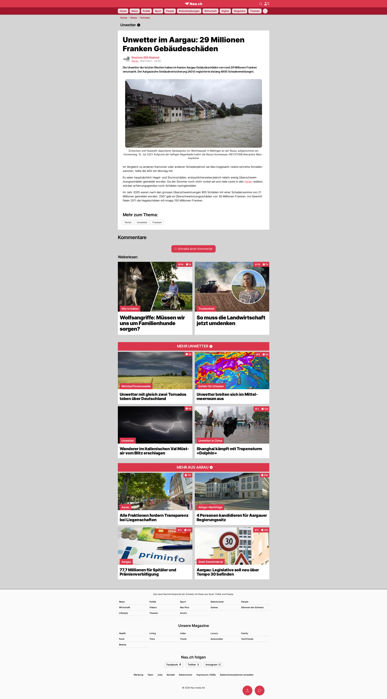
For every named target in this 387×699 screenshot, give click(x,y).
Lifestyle (123, 613)
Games (214, 607)
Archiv (183, 613)
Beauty (122, 644)
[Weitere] (265, 11)
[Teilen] (247, 690)
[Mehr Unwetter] (193, 346)
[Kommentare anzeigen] (259, 690)
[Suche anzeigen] (260, 3)
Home (123, 17)
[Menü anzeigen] (266, 3)
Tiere (152, 639)
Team (150, 674)
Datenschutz (185, 674)
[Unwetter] (193, 25)
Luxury (214, 633)
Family (244, 633)
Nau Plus (184, 607)
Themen (153, 613)
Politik (152, 601)
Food (121, 639)
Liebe (183, 633)
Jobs (160, 674)
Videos (153, 607)
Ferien (248, 181)
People (244, 601)
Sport (183, 601)
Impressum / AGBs (206, 674)
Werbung (138, 674)
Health (122, 633)
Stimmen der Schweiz (252, 607)
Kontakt (171, 674)
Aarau (135, 60)
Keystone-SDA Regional (145, 57)
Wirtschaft (124, 607)
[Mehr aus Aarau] (193, 467)
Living (152, 633)
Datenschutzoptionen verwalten (236, 674)
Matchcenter (217, 601)
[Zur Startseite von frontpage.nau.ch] (193, 3)
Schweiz (145, 17)
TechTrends (247, 639)
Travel (183, 639)
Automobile (217, 639)
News (133, 17)
